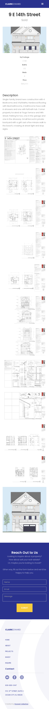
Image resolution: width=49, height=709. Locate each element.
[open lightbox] (24, 151)
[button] (42, 4)
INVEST (7, 657)
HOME (7, 640)
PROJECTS (9, 651)
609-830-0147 (11, 685)
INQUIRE (8, 663)
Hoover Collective (21, 704)
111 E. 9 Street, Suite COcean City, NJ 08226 (14, 693)
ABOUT (7, 645)
